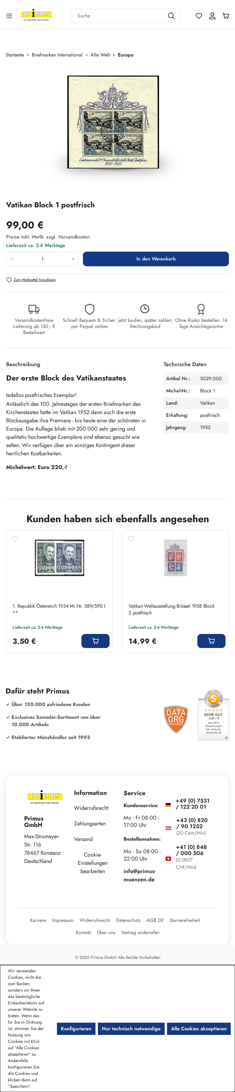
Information (90, 793)
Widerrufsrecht (91, 808)
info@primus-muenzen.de (140, 875)
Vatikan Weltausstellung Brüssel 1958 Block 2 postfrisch (171, 609)
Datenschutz (128, 920)
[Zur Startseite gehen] (44, 16)
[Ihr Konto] (212, 16)
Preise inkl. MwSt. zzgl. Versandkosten (48, 236)
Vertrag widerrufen (140, 932)
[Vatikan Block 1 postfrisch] (114, 129)
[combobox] (118, 16)
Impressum (62, 920)
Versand (83, 839)
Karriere (38, 920)
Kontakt (83, 932)
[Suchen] (172, 16)
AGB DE (155, 920)
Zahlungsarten (90, 824)
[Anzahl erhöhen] (73, 259)
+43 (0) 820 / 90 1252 (192, 823)
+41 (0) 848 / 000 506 (191, 850)
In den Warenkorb (156, 258)
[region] (117, 129)
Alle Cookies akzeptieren (199, 1028)
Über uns (106, 932)
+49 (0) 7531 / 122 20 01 (193, 804)
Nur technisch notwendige (131, 1028)
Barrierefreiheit (185, 920)
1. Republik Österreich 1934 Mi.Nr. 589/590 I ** (59, 609)
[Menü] (10, 15)
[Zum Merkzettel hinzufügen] (15, 539)
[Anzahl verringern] (11, 259)
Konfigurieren (76, 1028)
